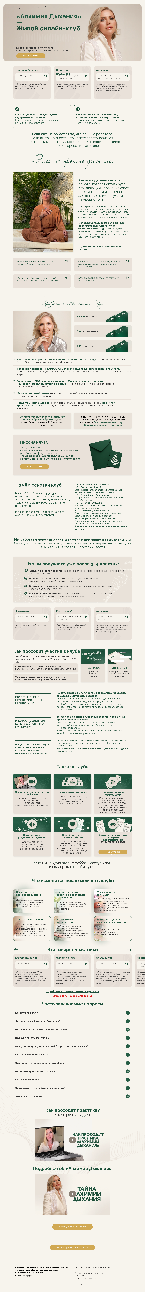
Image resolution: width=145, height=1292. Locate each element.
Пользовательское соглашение (29, 1273)
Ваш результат (50, 7)
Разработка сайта (82, 1284)
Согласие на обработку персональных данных (36, 1270)
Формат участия (37, 7)
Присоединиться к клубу (30, 56)
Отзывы (27, 7)
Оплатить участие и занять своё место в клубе (113, 853)
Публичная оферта (23, 1276)
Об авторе (18, 7)
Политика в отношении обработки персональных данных (41, 1267)
